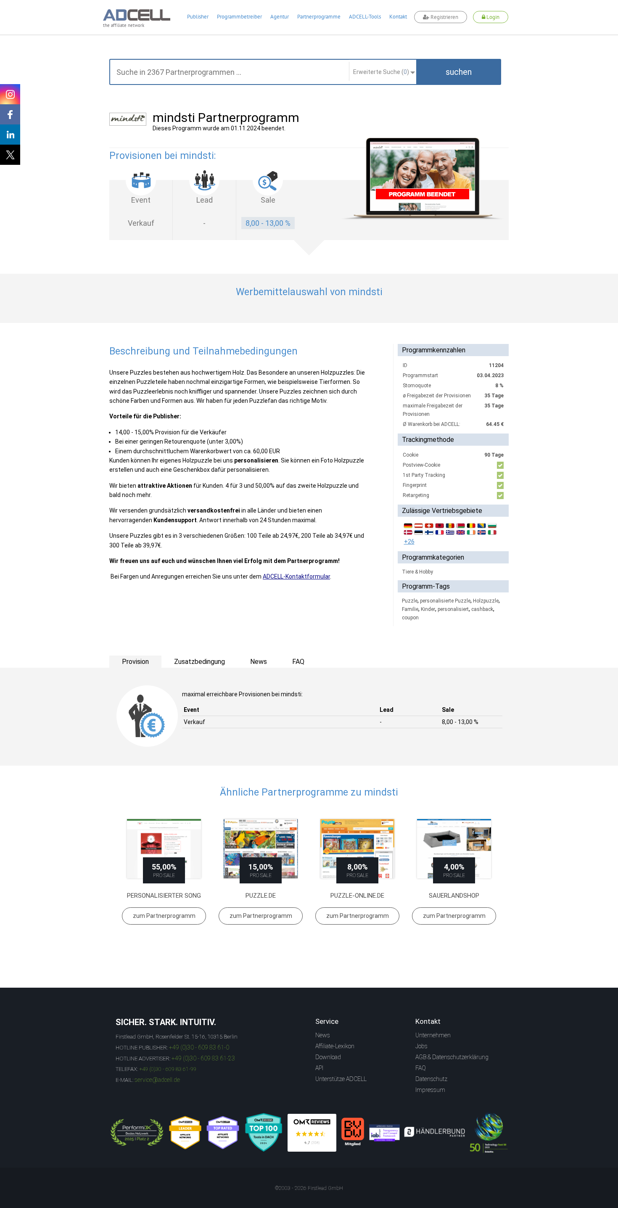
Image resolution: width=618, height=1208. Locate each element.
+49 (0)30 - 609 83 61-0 (199, 1047)
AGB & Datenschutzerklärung (452, 1057)
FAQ (420, 1068)
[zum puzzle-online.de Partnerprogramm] (357, 848)
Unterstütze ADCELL (341, 1079)
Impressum (430, 1089)
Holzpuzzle (486, 601)
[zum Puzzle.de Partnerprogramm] (261, 848)
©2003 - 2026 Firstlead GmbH (309, 1188)
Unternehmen (433, 1035)
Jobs (421, 1046)
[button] (458, 72)
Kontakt (398, 16)
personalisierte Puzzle (445, 601)
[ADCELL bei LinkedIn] (10, 134)
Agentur (279, 16)
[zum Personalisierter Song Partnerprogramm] (164, 848)
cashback (482, 609)
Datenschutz (431, 1079)
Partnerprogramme (319, 16)
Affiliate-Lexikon (334, 1046)
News (322, 1035)
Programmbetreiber (239, 16)
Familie (410, 609)
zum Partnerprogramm (164, 915)
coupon (410, 618)
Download (328, 1057)
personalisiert (453, 609)
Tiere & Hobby (417, 572)
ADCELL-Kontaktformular (296, 576)
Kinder (428, 609)
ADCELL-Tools (365, 16)
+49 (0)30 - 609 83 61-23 (203, 1058)
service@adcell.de (157, 1079)
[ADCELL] (312, 1133)
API (319, 1068)
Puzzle (409, 601)
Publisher (198, 16)
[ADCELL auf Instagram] (10, 94)
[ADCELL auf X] (10, 155)
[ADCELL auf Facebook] (10, 114)
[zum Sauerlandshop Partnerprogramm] (454, 848)
